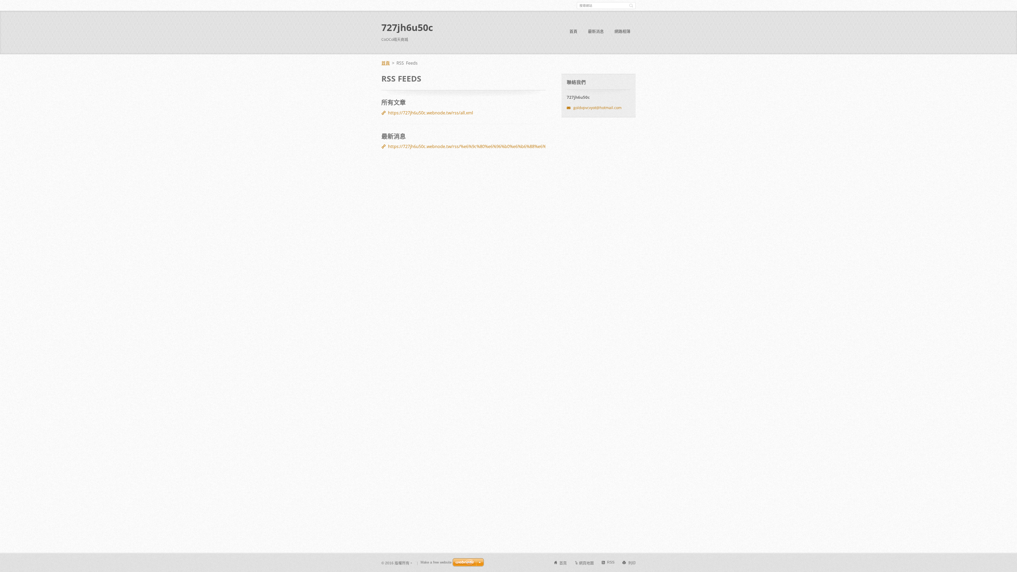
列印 (632, 563)
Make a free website (436, 562)
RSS (610, 562)
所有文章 (393, 102)
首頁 (573, 31)
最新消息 (596, 31)
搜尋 (631, 5)
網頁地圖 (586, 563)
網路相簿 (622, 31)
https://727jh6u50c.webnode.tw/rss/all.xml (430, 113)
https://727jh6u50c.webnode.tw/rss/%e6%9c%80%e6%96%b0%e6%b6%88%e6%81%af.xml (477, 146)
